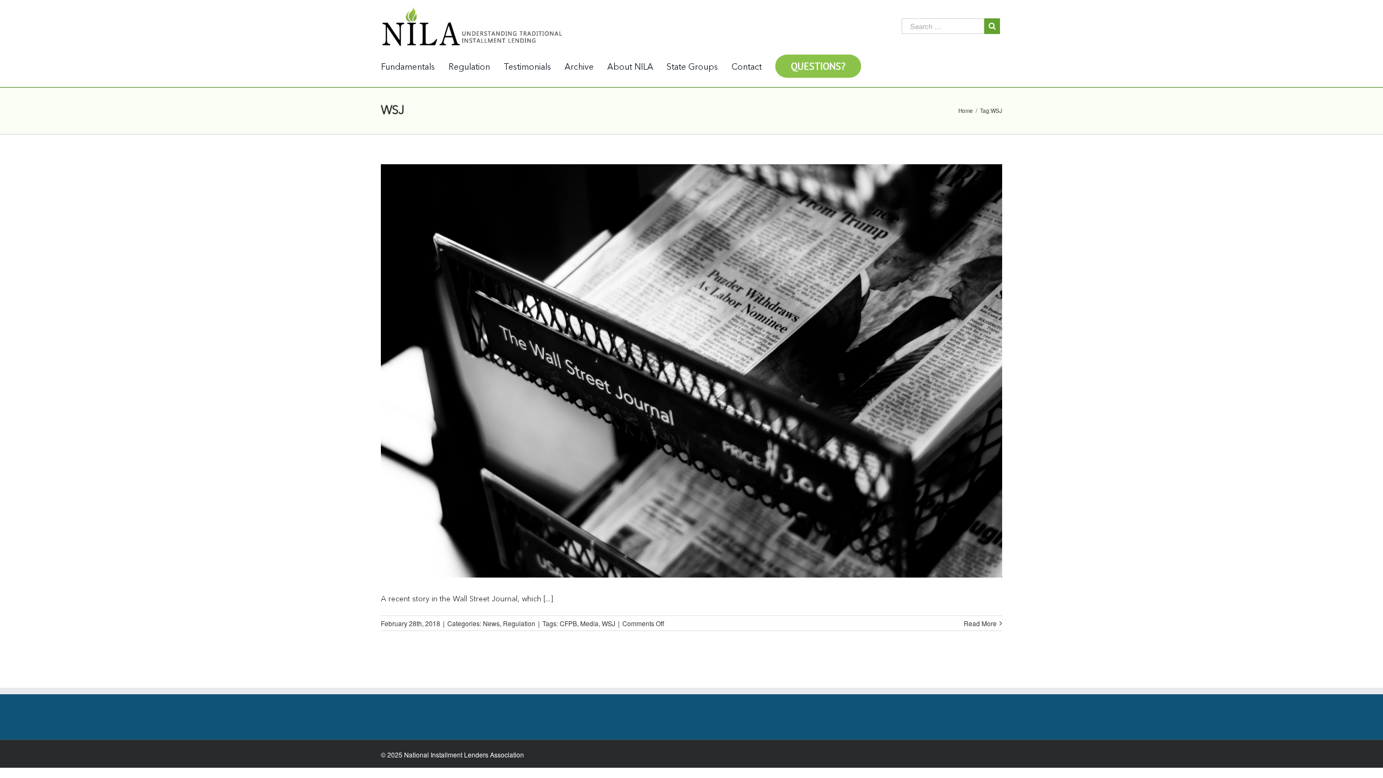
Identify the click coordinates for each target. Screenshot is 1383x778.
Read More (980, 623)
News (491, 623)
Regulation (519, 623)
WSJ (608, 623)
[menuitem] (414, 66)
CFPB (568, 623)
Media (589, 623)
